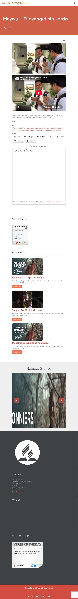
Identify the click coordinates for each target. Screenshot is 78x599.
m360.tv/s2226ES (51, 128)
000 (23, 283)
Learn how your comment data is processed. (49, 202)
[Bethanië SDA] (40, 3)
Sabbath (32, 130)
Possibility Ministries (18, 130)
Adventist (19, 128)
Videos (16, 126)
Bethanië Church (35, 588)
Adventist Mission (28, 128)
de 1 (25, 346)
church (36, 128)
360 (15, 128)
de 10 (20, 283)
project (27, 130)
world (59, 130)
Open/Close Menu (4, 3)
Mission (59, 128)
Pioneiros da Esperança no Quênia (30, 343)
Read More (17, 286)
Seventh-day (39, 130)
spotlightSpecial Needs (50, 130)
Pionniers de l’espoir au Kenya (28, 277)
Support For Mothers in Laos (27, 310)
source (14, 121)
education (42, 128)
